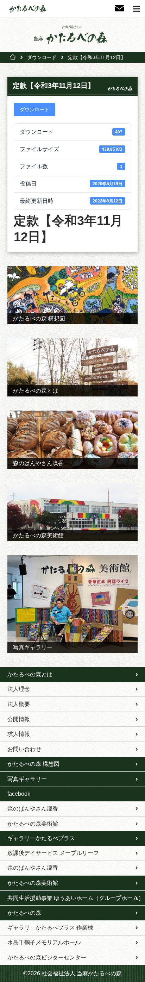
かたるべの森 (24, 913)
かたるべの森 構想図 (33, 764)
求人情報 (18, 734)
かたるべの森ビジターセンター (46, 958)
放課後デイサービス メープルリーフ (53, 853)
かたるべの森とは (29, 674)
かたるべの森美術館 (32, 824)
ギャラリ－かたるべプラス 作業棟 (50, 928)
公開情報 (18, 719)
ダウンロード (42, 57)
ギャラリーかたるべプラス (41, 838)
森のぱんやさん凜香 (32, 809)
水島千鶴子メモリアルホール (44, 942)
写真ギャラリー (27, 779)
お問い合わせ (24, 749)
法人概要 (18, 704)
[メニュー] (136, 9)
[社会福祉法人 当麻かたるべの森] (72, 34)
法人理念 (18, 689)
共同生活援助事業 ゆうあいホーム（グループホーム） (75, 898)
